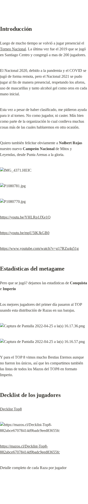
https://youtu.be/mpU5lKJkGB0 (24, 233)
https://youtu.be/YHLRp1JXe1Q (25, 217)
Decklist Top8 (11, 409)
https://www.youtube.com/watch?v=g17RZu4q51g (39, 248)
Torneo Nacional (13, 49)
